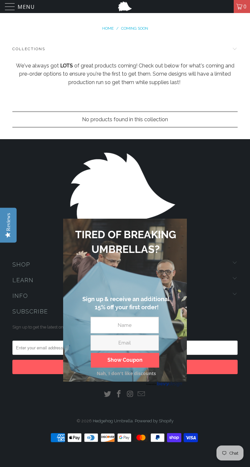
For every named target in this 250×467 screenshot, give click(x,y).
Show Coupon (125, 360)
